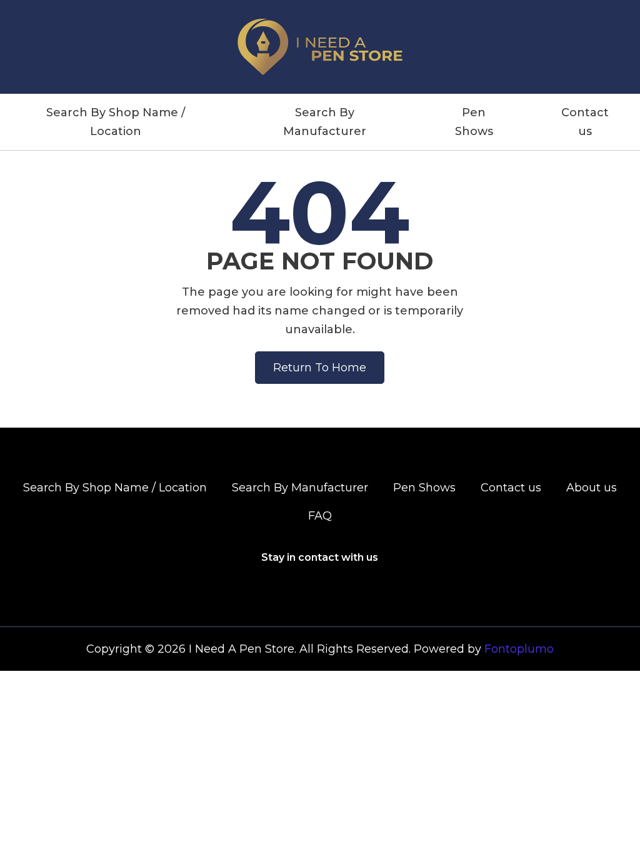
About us (591, 488)
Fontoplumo (519, 649)
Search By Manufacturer (324, 122)
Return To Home (319, 367)
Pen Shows (474, 122)
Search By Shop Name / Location (115, 122)
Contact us (585, 122)
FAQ (320, 516)
